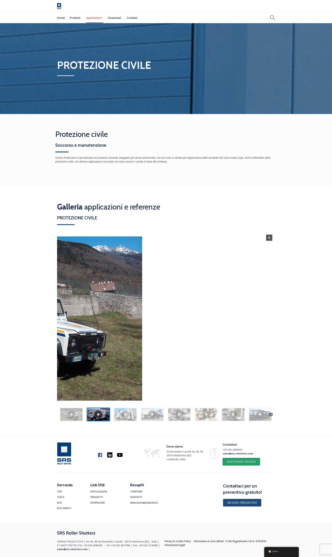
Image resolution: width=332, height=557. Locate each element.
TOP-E (60, 497)
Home (61, 18)
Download (114, 18)
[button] (269, 238)
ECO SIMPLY (64, 508)
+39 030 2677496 (120, 545)
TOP (59, 491)
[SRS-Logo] (64, 463)
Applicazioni (94, 18)
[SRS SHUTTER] (59, 6)
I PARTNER (136, 491)
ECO (59, 502)
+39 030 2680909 (232, 449)
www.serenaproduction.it (144, 502)
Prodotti (75, 18)
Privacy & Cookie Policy (177, 541)
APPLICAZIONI (98, 491)
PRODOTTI (96, 497)
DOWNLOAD (97, 502)
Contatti (132, 18)
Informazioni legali (174, 545)
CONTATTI (136, 497)
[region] (166, 328)
